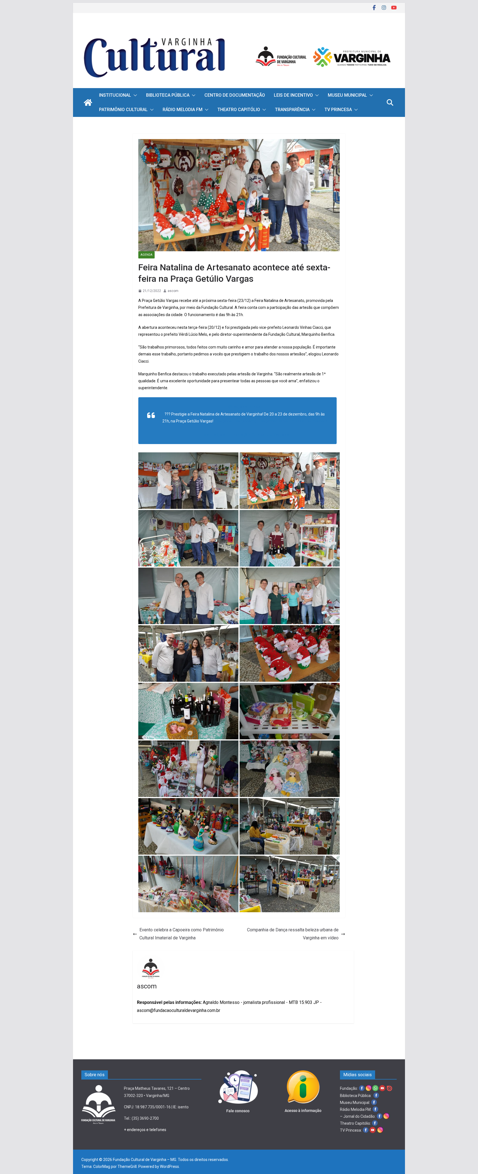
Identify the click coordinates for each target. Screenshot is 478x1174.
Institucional (115, 95)
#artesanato (316, 421)
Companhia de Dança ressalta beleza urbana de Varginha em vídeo (293, 933)
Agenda (146, 254)
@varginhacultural (245, 406)
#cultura (296, 421)
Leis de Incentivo (293, 95)
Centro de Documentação (234, 95)
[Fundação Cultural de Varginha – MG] (239, 29)
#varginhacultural (273, 421)
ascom (173, 291)
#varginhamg (245, 421)
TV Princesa (338, 109)
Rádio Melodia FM (182, 109)
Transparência (292, 109)
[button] (134, 95)
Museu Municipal (347, 95)
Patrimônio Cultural (123, 109)
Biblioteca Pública (167, 95)
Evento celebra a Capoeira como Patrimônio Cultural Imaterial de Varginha (181, 933)
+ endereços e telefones (145, 1129)
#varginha (223, 421)
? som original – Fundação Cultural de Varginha (245, 434)
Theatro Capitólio (238, 109)
